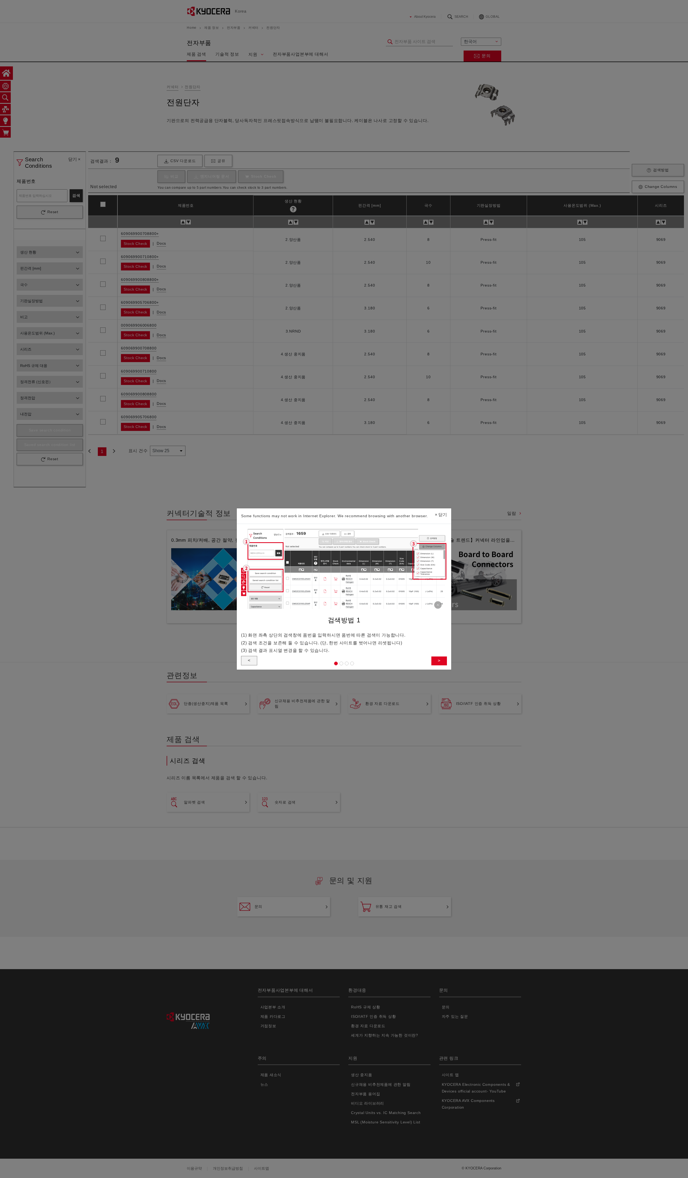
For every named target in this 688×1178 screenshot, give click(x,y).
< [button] (249, 660)
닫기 (441, 514)
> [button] (439, 660)
